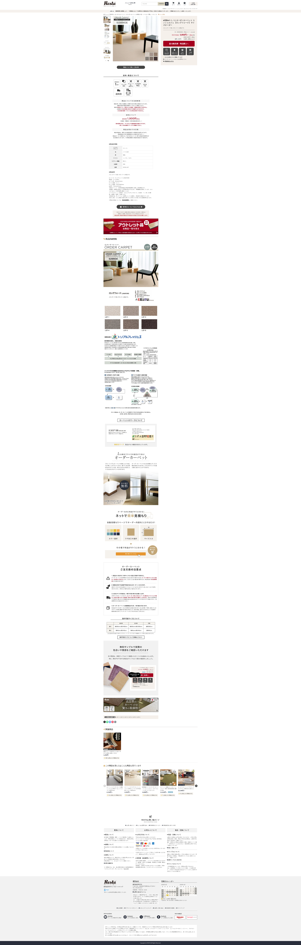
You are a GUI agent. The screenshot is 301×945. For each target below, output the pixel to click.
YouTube (110, 916)
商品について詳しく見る (130, 67)
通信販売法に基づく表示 (170, 825)
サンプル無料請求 (166, 53)
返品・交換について (173, 847)
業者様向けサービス (155, 825)
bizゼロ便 (126, 868)
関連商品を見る (169, 61)
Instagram (130, 916)
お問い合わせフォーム (140, 892)
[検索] (167, 4)
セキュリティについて (145, 908)
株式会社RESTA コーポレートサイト (113, 886)
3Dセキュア (142, 854)
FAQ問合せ (182, 53)
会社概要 (120, 908)
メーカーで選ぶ (147, 14)
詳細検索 (161, 3)
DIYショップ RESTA (108, 14)
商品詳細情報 (125, 200)
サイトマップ (181, 908)
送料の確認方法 (109, 863)
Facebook (163, 916)
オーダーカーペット (120, 14)
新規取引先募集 (170, 908)
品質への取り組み (159, 908)
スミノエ (155, 14)
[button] (130, 4)
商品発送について (109, 851)
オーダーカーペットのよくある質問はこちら (175, 59)
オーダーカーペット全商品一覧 (134, 14)
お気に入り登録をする (174, 53)
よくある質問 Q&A (142, 825)
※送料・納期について (189, 39)
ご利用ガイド (190, 53)
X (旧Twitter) (147, 916)
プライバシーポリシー (131, 908)
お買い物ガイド (130, 825)
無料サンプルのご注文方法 (174, 860)
